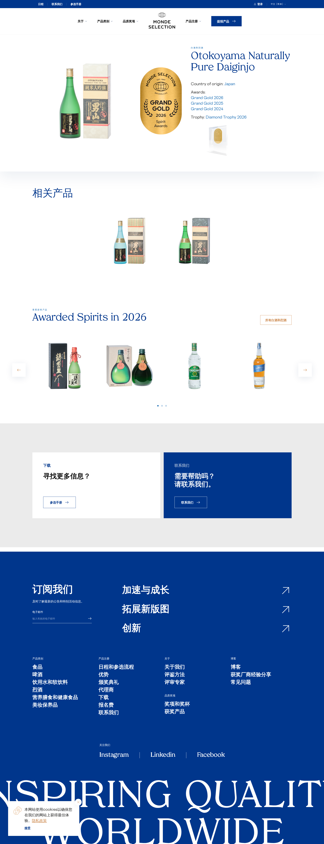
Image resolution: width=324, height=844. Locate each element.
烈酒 (37, 690)
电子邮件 (37, 612)
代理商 (106, 690)
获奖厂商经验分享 (251, 675)
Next (305, 370)
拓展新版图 (145, 610)
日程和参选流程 (116, 667)
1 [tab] (158, 405)
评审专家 (175, 682)
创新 (131, 629)
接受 (27, 828)
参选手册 (76, 4)
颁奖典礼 (109, 682)
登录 (260, 4)
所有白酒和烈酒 (276, 320)
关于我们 (175, 667)
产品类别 (103, 21)
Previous (19, 370)
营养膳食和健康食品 (55, 698)
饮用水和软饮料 (50, 682)
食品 (37, 667)
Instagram (114, 755)
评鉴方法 (175, 675)
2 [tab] (162, 405)
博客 (233, 658)
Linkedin (163, 755)
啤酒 (37, 675)
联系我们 (57, 4)
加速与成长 (145, 591)
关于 (81, 21)
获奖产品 (175, 712)
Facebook (211, 755)
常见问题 (241, 682)
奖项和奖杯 (177, 704)
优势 (104, 675)
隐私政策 (39, 820)
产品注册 (192, 21)
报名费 (106, 705)
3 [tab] (166, 405)
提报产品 (223, 21)
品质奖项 (129, 21)
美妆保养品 (45, 705)
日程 (41, 4)
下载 (104, 698)
